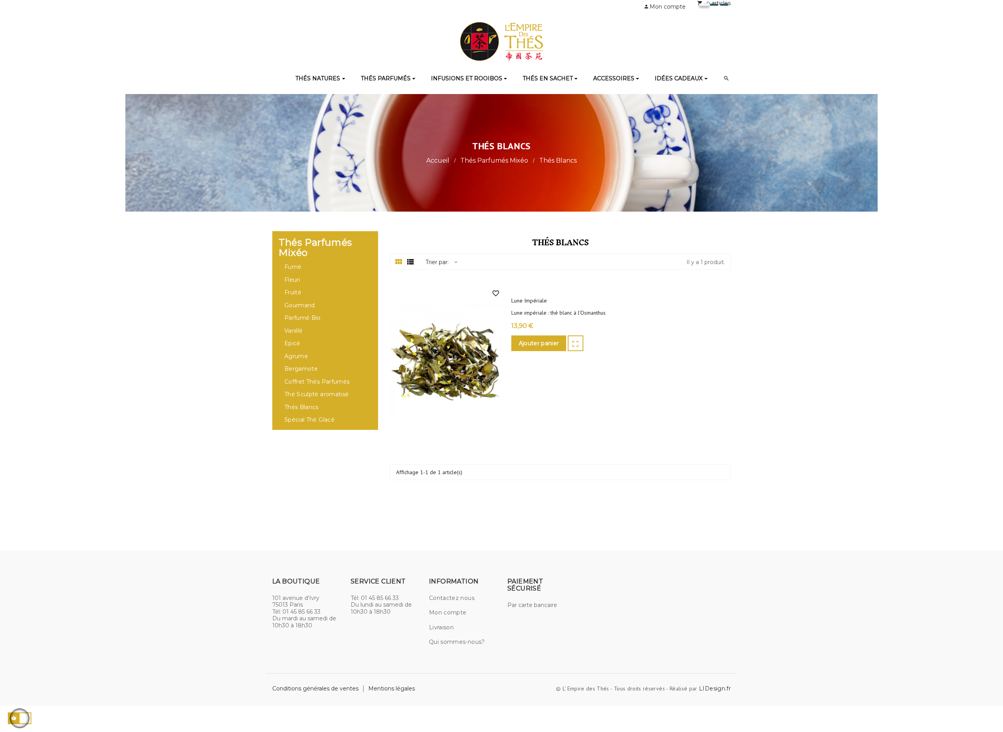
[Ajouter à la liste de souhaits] (496, 293)
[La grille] (398, 262)
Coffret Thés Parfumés (316, 382)
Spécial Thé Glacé (309, 420)
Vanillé (293, 331)
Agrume (296, 356)
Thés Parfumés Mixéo (315, 247)
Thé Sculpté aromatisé (316, 394)
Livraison (441, 627)
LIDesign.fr (715, 688)
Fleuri (292, 280)
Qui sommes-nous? (457, 641)
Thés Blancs (301, 407)
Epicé (292, 343)
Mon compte (448, 612)
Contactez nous (451, 598)
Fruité (292, 292)
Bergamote (301, 369)
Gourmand (299, 305)
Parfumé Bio (302, 318)
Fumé (292, 267)
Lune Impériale (529, 301)
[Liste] (410, 262)
